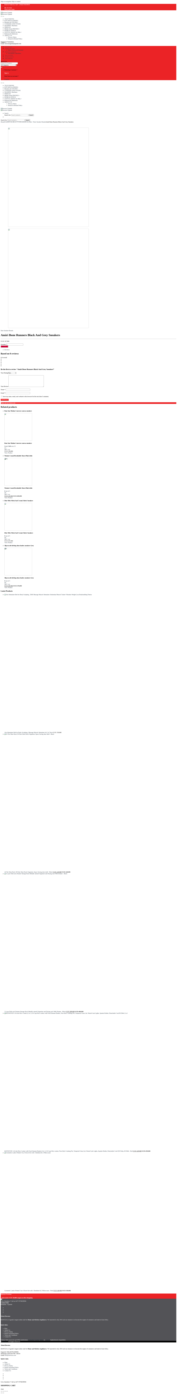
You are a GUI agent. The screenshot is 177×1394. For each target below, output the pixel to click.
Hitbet (41, 1340)
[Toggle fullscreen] (3, 1391)
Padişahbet (31, 1340)
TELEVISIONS (9, 19)
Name (3, 389)
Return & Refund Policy (15, 39)
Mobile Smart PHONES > (12, 29)
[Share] (5, 1391)
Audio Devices (8, 46)
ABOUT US (8, 35)
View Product (8, 453)
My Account (8, 8)
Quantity (3, 344)
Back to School (9, 55)
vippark (47, 1340)
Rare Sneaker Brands (39, 122)
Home (2, 122)
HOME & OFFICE (10, 30)
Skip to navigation (6, 1)
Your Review (4, 386)
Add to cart (4, 346)
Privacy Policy (12, 37)
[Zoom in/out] (1, 1391)
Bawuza (4, 1341)
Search (6, 113)
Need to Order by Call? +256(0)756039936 (17, 4)
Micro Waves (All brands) (15, 50)
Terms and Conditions (10, 1335)
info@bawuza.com (10, 1355)
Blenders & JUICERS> (11, 22)
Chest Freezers (9, 58)
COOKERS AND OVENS (12, 24)
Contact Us (7, 1337)
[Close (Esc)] (7, 1391)
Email (3, 393)
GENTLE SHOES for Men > (13, 32)
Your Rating (4, 373)
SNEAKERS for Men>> (26, 122)
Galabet (37, 1340)
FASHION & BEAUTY (9, 56)
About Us (7, 1330)
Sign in (6, 73)
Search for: (4, 61)
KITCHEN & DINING (11, 20)
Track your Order (9, 9)
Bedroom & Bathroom (11, 34)
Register (6, 79)
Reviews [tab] (6, 349)
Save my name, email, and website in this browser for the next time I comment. (26, 396)
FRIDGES (7, 27)
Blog (5, 1328)
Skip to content (16, 1)
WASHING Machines (10, 25)
